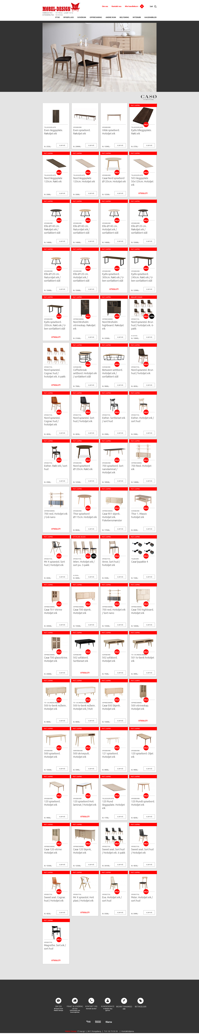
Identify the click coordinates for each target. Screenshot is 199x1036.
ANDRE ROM (111, 17)
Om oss (105, 6)
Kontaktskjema (127, 1031)
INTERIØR (137, 17)
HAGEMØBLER (150, 17)
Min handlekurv (131, 6)
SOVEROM (81, 17)
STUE (57, 17)
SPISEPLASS (68, 17)
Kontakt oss (116, 6)
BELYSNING (124, 17)
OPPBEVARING (96, 17)
